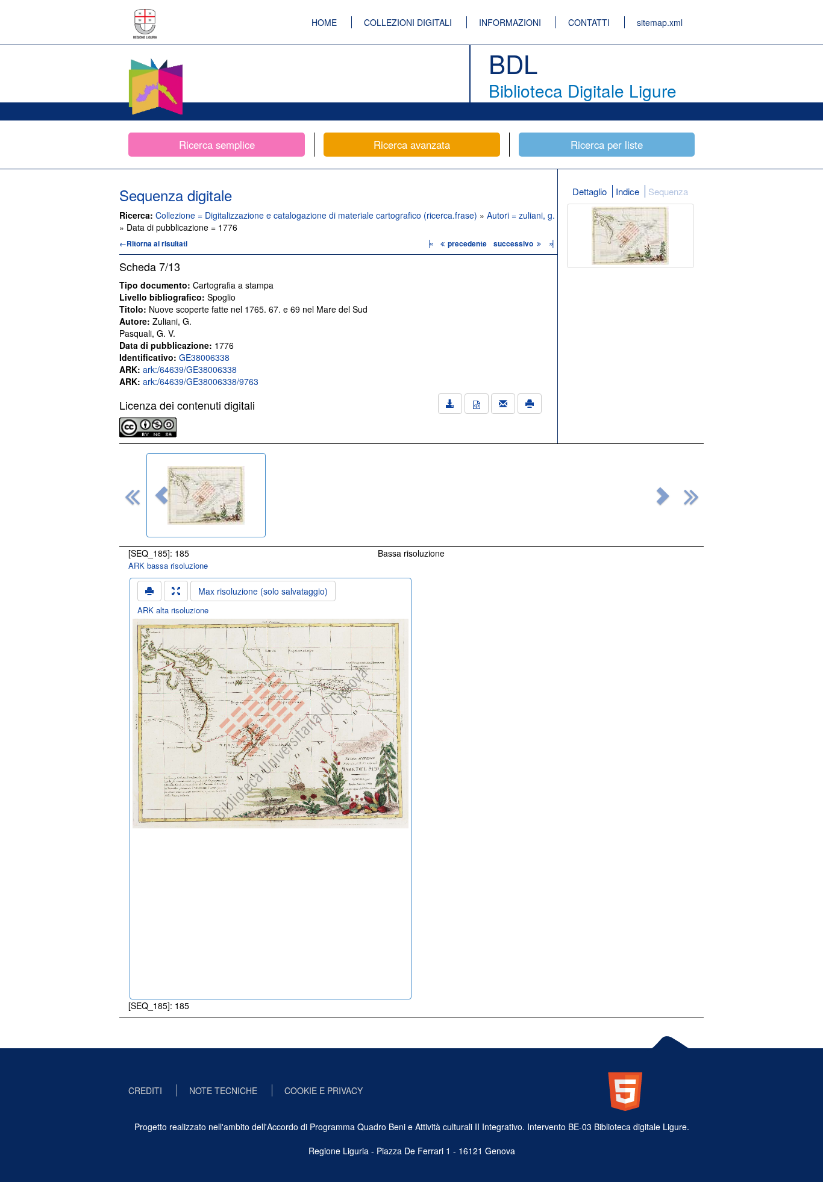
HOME (324, 22)
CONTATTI (589, 22)
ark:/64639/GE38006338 (190, 369)
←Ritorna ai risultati (153, 243)
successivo (514, 243)
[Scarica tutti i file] (450, 403)
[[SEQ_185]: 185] (206, 495)
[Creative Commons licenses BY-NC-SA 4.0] (148, 426)
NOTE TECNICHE (223, 1090)
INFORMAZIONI (510, 22)
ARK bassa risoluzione (168, 565)
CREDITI (145, 1090)
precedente (467, 243)
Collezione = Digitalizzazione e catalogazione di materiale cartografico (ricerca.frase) (317, 215)
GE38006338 (204, 357)
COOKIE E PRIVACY (323, 1090)
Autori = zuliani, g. (521, 215)
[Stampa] (530, 403)
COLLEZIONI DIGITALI (408, 22)
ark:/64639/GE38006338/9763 (200, 381)
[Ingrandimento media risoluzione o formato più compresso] (176, 591)
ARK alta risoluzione (172, 610)
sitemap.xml (660, 22)
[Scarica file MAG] (477, 403)
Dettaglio (589, 191)
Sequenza (668, 191)
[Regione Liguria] (145, 15)
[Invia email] (503, 403)
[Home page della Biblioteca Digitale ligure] (155, 60)
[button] (161, 495)
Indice (627, 191)
